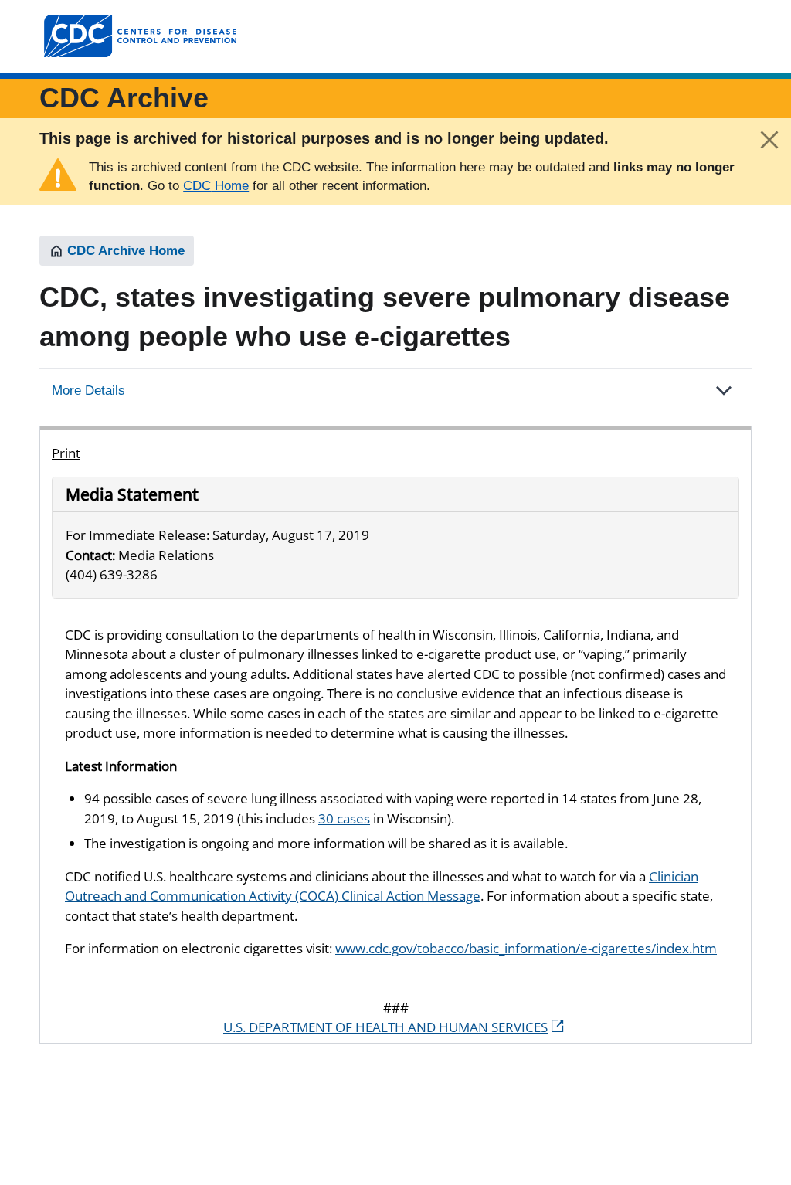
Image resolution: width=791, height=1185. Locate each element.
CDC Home (216, 185)
